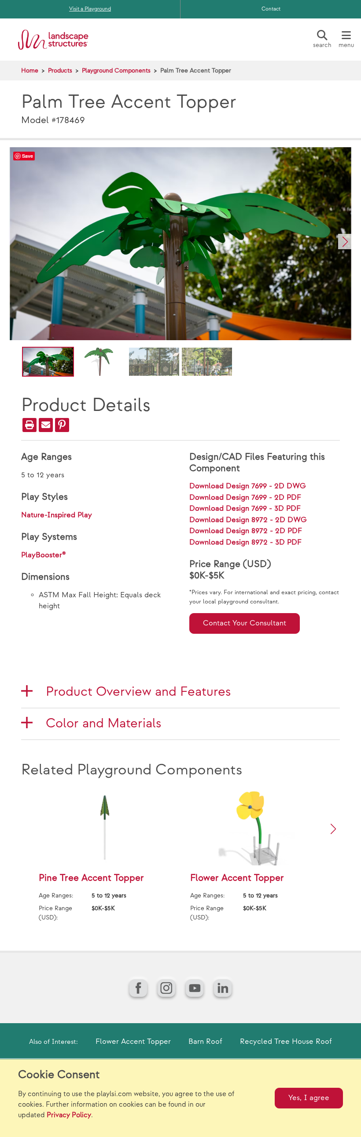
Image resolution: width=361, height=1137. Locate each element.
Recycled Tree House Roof (286, 1041)
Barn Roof (205, 1041)
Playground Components (116, 70)
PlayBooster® (43, 555)
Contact (271, 9)
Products (60, 70)
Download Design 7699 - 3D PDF (245, 508)
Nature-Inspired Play (56, 515)
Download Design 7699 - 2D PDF (245, 497)
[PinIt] (62, 425)
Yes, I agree (308, 1097)
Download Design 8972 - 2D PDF (245, 531)
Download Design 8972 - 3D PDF (245, 542)
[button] (345, 241)
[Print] (29, 425)
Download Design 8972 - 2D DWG (248, 520)
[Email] (46, 425)
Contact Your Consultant (244, 623)
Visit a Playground (90, 9)
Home (29, 70)
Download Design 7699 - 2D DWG (247, 486)
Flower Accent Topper (133, 1041)
